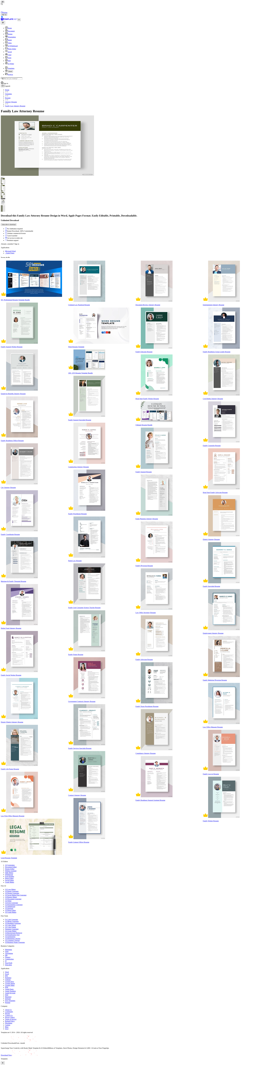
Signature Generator (12, 929)
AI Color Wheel (10, 925)
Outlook (8, 980)
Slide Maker (9, 873)
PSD (6, 995)
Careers (7, 1025)
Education (8, 965)
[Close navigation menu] (3, 22)
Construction (9, 959)
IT (6, 961)
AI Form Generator (11, 903)
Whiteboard (9, 875)
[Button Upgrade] (2, 85)
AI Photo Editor (10, 910)
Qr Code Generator (11, 919)
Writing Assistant (10, 871)
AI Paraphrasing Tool (12, 935)
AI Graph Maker (10, 912)
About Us (8, 1010)
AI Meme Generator (12, 921)
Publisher (8, 978)
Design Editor (9, 869)
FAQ (6, 1029)
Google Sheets (10, 983)
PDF (6, 987)
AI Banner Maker (11, 897)
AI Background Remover (13, 933)
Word (7, 972)
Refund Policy (10, 1021)
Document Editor (11, 867)
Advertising (9, 953)
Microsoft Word (10, 251)
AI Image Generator (12, 891)
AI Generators (10, 865)
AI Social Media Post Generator (15, 895)
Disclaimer (8, 1023)
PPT (6, 976)
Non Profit (8, 963)
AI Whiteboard (10, 906)
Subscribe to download (9, 224)
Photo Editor (9, 878)
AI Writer (8, 901)
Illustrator (8, 997)
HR (6, 955)
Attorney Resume (11, 102)
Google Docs (9, 981)
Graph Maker (9, 882)
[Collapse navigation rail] (19, 20)
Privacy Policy (10, 1017)
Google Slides (10, 985)
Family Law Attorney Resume (15, 106)
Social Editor (9, 880)
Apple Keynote (10, 993)
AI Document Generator (13, 899)
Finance (7, 957)
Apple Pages (9, 989)
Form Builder (9, 876)
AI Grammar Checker (12, 940)
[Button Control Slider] (2, 177)
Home (7, 90)
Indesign (8, 999)
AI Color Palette (10, 927)
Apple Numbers (10, 991)
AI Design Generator (12, 893)
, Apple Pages (9, 253)
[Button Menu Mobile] (2, 2)
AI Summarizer (10, 937)
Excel (7, 974)
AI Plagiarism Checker (12, 938)
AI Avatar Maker (10, 931)
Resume (7, 98)
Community (9, 1012)
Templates (8, 94)
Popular (7, 1002)
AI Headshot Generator (13, 923)
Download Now (6, 1055)
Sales (7, 951)
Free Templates (10, 1001)
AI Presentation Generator (14, 905)
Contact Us (9, 1015)
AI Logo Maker (10, 889)
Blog (6, 1027)
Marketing (8, 949)
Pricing (7, 1013)
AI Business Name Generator (15, 942)
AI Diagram (9, 908)
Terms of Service (10, 1019)
